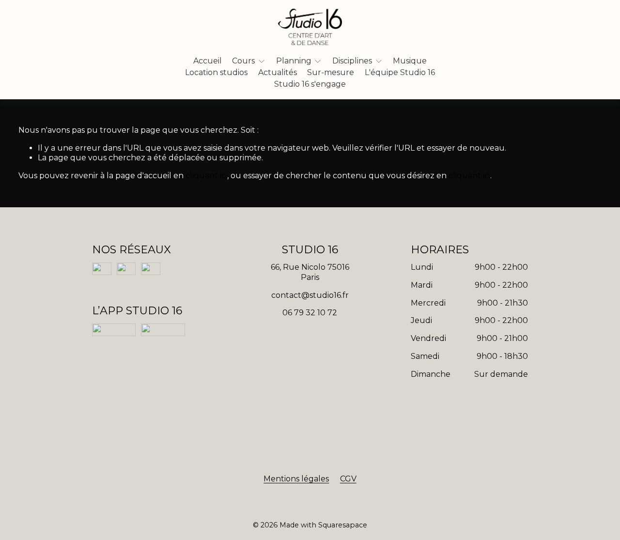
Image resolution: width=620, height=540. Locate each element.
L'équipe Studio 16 (400, 72)
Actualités (277, 72)
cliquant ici (206, 175)
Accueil (207, 60)
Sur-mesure (330, 72)
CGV (348, 478)
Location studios (216, 72)
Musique (410, 60)
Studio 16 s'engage (310, 84)
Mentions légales (296, 478)
